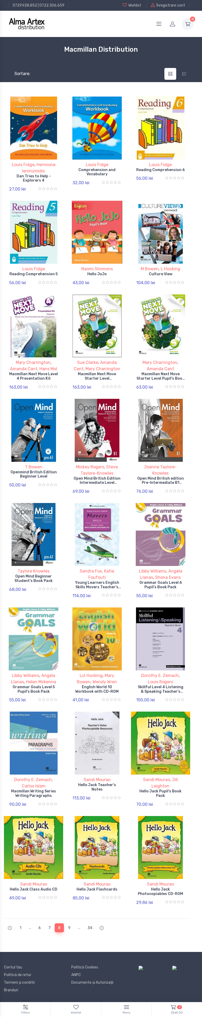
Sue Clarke (87, 362)
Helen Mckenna (41, 681)
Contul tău (13, 967)
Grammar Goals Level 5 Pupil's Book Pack (34, 689)
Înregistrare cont (170, 5)
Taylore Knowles (33, 571)
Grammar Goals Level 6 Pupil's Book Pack (160, 584)
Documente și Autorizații (92, 982)
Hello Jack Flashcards (97, 889)
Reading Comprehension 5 (33, 274)
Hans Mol (48, 368)
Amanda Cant (23, 368)
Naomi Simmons (97, 268)
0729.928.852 (25, 5)
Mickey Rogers (90, 466)
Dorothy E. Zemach (160, 675)
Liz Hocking (91, 675)
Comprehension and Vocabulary (96, 172)
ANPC (76, 975)
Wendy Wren (105, 681)
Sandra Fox (91, 571)
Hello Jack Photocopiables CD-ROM (160, 891)
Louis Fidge (23, 164)
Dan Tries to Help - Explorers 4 (34, 178)
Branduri (11, 990)
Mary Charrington (33, 362)
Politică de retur (17, 975)
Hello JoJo (97, 274)
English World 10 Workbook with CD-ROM (97, 689)
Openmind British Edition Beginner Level (34, 474)
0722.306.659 (51, 5)
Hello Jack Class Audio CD (33, 889)
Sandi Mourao (97, 779)
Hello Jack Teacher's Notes (97, 787)
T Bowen (33, 466)
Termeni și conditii (19, 982)
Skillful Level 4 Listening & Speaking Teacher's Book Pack (160, 691)
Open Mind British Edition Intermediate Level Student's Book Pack (97, 483)
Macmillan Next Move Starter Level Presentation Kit (97, 378)
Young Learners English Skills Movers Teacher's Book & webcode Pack (97, 587)
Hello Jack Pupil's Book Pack (160, 793)
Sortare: (18, 73)
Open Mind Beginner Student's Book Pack (33, 578)
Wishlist (134, 5)
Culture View (160, 274)
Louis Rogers (160, 681)
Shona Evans (168, 577)
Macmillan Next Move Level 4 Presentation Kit (33, 376)
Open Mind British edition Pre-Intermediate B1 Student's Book (160, 483)
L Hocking (170, 268)
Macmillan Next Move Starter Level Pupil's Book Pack (160, 378)
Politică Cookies (84, 967)
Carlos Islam (34, 785)
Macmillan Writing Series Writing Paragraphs (33, 793)
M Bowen (150, 268)
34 (90, 927)
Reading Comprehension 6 (160, 170)
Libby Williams (152, 571)
